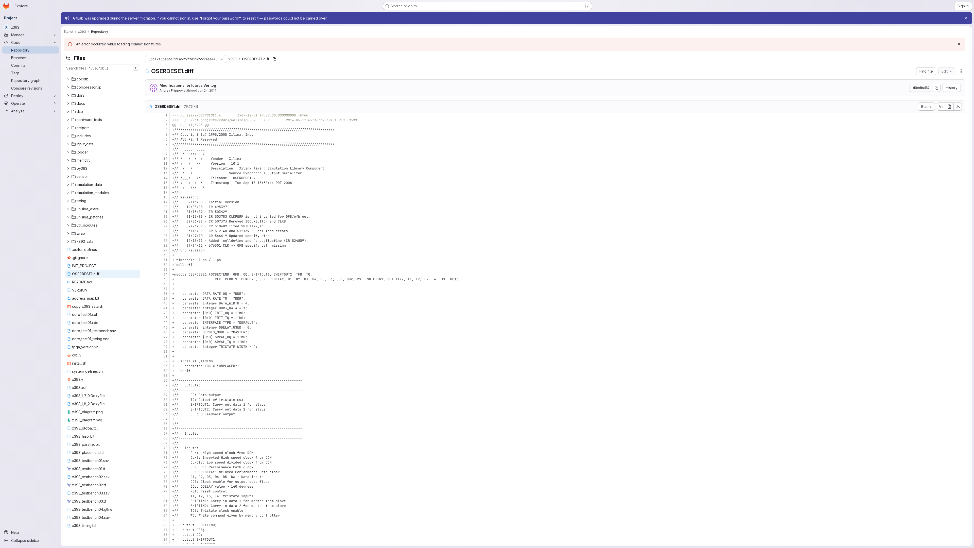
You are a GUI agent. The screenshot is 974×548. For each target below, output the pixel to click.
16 (165, 187)
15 (165, 183)
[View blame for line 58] (149, 390)
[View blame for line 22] (149, 216)
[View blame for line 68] (149, 438)
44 (165, 322)
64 (165, 419)
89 (165, 539)
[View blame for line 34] (149, 274)
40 (165, 303)
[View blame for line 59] (149, 394)
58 (165, 390)
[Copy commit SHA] (936, 88)
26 (165, 236)
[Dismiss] (959, 44)
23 (165, 221)
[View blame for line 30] (149, 255)
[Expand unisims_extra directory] (68, 209)
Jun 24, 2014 (207, 90)
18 (165, 197)
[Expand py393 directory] (68, 168)
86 (165, 525)
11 (165, 163)
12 (165, 168)
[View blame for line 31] (149, 260)
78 (165, 486)
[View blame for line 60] (149, 399)
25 (165, 231)
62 (165, 409)
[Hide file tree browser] (68, 58)
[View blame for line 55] (149, 375)
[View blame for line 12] (149, 168)
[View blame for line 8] (149, 149)
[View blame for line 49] (149, 346)
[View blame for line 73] (149, 462)
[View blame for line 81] (149, 501)
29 (165, 250)
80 (165, 496)
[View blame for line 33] (149, 269)
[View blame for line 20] (149, 206)
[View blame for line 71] (149, 452)
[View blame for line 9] (149, 153)
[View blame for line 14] (149, 178)
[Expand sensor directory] (68, 177)
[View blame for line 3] (149, 125)
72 (165, 457)
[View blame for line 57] (149, 385)
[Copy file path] (274, 59)
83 (165, 510)
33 (165, 269)
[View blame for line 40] (149, 303)
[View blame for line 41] (149, 308)
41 (165, 308)
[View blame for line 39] (149, 298)
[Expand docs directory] (68, 103)
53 (165, 366)
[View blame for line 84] (149, 515)
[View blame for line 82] (149, 505)
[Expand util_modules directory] (68, 225)
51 (165, 356)
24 (165, 226)
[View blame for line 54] (149, 370)
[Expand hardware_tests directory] (68, 120)
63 (165, 414)
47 (165, 337)
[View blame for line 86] (149, 525)
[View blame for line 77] (149, 481)
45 (165, 327)
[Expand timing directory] (68, 201)
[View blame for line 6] (149, 139)
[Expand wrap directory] (68, 233)
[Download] (958, 106)
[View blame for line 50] (149, 351)
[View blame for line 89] (149, 539)
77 (165, 482)
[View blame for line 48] (149, 341)
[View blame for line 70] (149, 448)
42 (165, 313)
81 (165, 501)
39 (165, 298)
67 (165, 433)
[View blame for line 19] (149, 202)
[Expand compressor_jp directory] (68, 87)
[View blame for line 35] (149, 279)
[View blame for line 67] (149, 433)
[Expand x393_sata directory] (68, 241)
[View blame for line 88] (149, 534)
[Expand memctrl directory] (68, 160)
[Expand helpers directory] (68, 128)
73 (165, 462)
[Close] (966, 18)
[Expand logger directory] (68, 152)
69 (165, 443)
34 (165, 274)
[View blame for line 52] (149, 361)
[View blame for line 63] (149, 414)
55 (165, 375)
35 (165, 279)
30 (165, 255)
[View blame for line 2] (149, 120)
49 (165, 347)
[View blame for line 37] (149, 288)
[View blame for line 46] (149, 332)
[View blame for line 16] (149, 187)
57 (165, 385)
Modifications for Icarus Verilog (188, 85)
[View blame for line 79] (149, 491)
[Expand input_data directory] (68, 144)
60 (165, 400)
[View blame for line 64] (149, 419)
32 (165, 265)
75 (165, 472)
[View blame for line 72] (149, 457)
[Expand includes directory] (68, 136)
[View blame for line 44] (149, 322)
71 (165, 453)
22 (165, 216)
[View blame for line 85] (149, 520)
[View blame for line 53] (149, 366)
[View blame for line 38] (149, 293)
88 (165, 535)
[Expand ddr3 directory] (68, 95)
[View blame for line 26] (149, 235)
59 (165, 395)
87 (165, 530)
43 (165, 318)
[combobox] (102, 68)
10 (165, 159)
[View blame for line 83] (149, 510)
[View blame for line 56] (149, 380)
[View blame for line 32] (149, 264)
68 (165, 438)
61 (165, 404)
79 (165, 491)
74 (165, 467)
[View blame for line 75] (149, 472)
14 (165, 178)
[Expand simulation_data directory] (68, 185)
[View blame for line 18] (149, 197)
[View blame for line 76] (149, 476)
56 (165, 380)
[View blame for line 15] (149, 182)
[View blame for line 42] (149, 313)
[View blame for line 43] (149, 317)
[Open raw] (949, 106)
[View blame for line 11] (149, 163)
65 (165, 424)
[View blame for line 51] (149, 356)
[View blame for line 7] (149, 144)
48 (165, 342)
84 (165, 515)
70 (165, 448)
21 (165, 212)
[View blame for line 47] (149, 337)
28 (165, 245)
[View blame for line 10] (149, 158)
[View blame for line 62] (149, 409)
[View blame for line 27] (149, 240)
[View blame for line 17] (149, 192)
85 (165, 520)
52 (165, 361)
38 (165, 294)
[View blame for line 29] (149, 250)
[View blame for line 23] (149, 221)
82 (165, 506)
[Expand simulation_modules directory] (68, 193)
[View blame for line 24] (149, 226)
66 (165, 428)
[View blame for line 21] (149, 211)
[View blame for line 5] (149, 134)
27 (165, 240)
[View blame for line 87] (149, 529)
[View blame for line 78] (149, 486)
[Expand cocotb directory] (68, 79)
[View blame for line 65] (149, 423)
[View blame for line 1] (149, 115)
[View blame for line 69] (149, 443)
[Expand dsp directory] (68, 112)
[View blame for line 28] (149, 245)
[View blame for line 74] (149, 467)
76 (165, 477)
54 (165, 371)
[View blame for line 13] (149, 173)
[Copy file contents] (941, 106)
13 (165, 173)
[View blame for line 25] (149, 231)
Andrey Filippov (171, 90)
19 (165, 202)
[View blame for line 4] (149, 129)
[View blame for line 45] (149, 327)
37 (165, 289)
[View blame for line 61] (149, 404)
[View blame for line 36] (149, 284)
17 (165, 192)
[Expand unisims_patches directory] (68, 217)
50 (165, 351)
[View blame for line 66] (149, 428)
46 (165, 332)
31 (165, 260)
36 (165, 284)
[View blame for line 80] (149, 496)
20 (165, 207)
